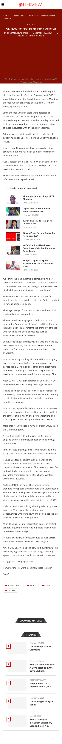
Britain (32, 585)
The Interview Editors (17, 32)
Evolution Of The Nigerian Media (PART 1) (42, 685)
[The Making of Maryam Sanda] (17, 703)
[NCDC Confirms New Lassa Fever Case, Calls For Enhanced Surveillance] (13, 250)
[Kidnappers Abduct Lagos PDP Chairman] (13, 199)
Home (6, 15)
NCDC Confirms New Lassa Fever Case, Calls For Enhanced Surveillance (39, 248)
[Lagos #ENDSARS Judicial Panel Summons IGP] (13, 211)
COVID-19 (48, 585)
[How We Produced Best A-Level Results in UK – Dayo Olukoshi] (17, 666)
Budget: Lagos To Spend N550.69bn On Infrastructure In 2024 (38, 263)
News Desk (19, 15)
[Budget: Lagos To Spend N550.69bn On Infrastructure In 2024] (13, 265)
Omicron (12, 590)
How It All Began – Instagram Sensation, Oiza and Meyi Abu (40, 722)
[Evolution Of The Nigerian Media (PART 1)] (17, 685)
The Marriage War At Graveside (40, 648)
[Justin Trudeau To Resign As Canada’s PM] (13, 224)
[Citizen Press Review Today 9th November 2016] (13, 236)
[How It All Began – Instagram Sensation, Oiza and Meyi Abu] (17, 721)
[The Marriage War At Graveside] (17, 648)
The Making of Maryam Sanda (41, 703)
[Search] (58, 4)
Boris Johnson (14, 585)
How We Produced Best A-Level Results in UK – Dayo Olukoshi (41, 667)
